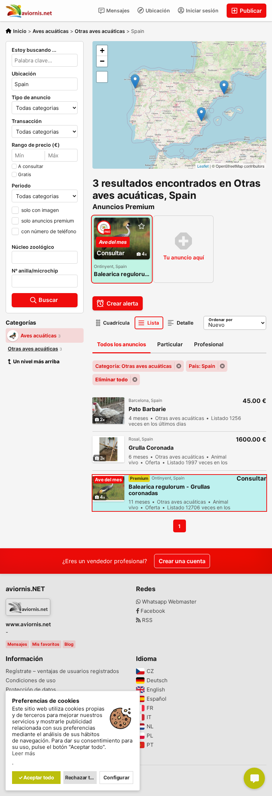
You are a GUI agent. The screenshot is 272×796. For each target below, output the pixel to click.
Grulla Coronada (151, 447)
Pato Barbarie (147, 409)
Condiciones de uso (31, 680)
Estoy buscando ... (34, 50)
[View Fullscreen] (102, 77)
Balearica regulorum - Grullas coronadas (122, 274)
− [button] (102, 61)
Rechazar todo (81, 777)
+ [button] (102, 50)
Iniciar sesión (202, 10)
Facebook (152, 611)
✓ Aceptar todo (36, 777)
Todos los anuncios (121, 344)
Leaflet (203, 166)
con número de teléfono (48, 231)
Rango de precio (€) (36, 145)
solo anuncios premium (47, 221)
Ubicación (157, 10)
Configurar (116, 777)
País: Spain (202, 366)
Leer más (23, 753)
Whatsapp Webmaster (169, 602)
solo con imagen (40, 210)
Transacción (27, 121)
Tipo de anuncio (31, 97)
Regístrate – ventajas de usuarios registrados (62, 671)
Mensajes (117, 10)
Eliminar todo (111, 379)
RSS (147, 620)
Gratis (24, 174)
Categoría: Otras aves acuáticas (133, 366)
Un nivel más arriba (36, 361)
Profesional (208, 344)
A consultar (30, 166)
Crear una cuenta (182, 561)
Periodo (21, 186)
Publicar (250, 10)
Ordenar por (221, 319)
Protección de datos (31, 689)
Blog (69, 644)
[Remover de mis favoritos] (141, 226)
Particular (170, 344)
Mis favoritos (46, 644)
